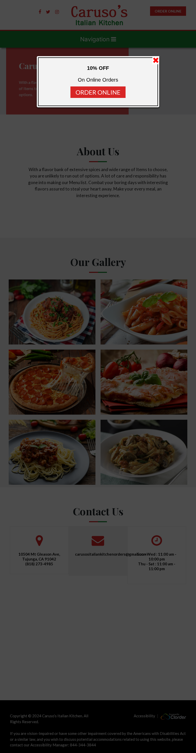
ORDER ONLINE (98, 92)
